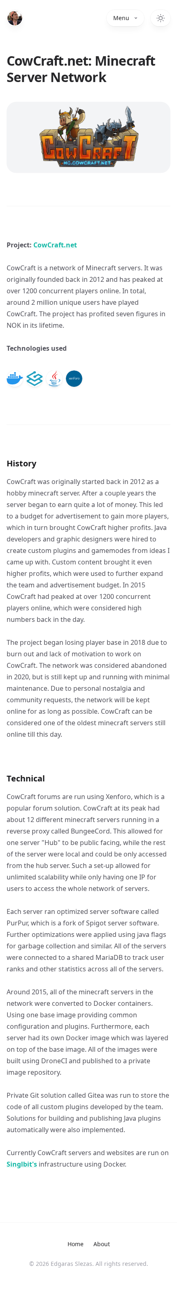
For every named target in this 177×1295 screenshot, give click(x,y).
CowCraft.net (55, 244)
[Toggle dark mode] (160, 18)
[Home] (14, 18)
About (101, 1244)
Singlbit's (22, 1164)
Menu (121, 18)
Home (76, 1244)
